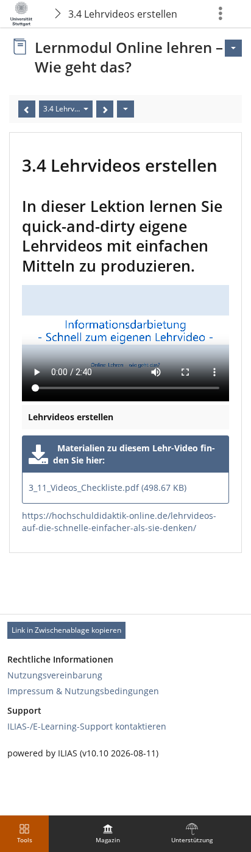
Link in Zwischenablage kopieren (66, 630)
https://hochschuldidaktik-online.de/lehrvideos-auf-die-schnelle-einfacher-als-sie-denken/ (119, 521)
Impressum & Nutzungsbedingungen (83, 691)
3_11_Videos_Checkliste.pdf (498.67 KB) (107, 487)
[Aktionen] (125, 109)
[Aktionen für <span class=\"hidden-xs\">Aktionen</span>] (233, 48)
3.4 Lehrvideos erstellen (122, 14)
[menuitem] (107, 833)
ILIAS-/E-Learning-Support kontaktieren (86, 726)
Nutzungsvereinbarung (54, 675)
